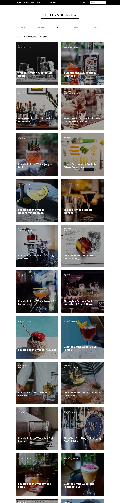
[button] (53, 2)
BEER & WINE (43, 37)
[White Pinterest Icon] (87, 2)
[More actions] (56, 46)
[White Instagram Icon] (84, 2)
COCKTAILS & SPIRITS (30, 37)
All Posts (18, 37)
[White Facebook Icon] (81, 2)
